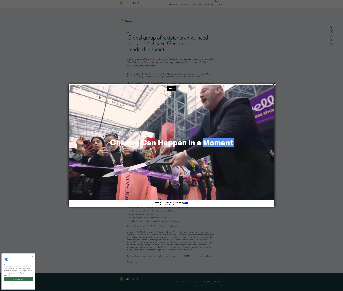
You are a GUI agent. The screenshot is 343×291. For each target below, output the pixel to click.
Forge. (185, 202)
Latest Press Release (175, 205)
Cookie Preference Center (18, 284)
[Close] (33, 256)
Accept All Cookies (18, 279)
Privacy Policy (7, 275)
